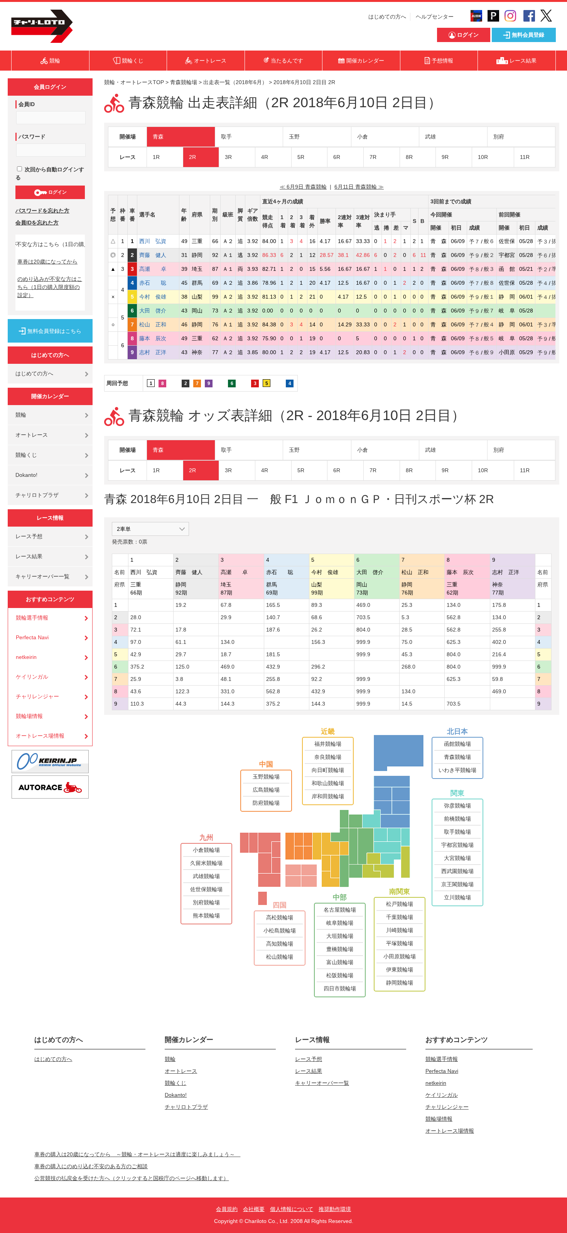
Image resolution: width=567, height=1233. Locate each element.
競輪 (20, 415)
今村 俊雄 (158, 297)
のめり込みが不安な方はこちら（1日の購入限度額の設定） (49, 287)
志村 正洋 (158, 352)
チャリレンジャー (37, 696)
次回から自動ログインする (49, 173)
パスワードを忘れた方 (42, 211)
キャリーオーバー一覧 (42, 576)
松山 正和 (158, 324)
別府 (498, 136)
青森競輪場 (183, 82)
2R (192, 157)
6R (336, 157)
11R (525, 157)
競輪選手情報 (32, 618)
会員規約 (227, 1209)
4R (264, 157)
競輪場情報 (29, 716)
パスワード (32, 136)
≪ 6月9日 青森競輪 (303, 187)
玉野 (294, 136)
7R (373, 157)
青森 (158, 136)
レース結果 (28, 556)
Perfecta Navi (32, 637)
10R (483, 157)
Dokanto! (26, 475)
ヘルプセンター (435, 17)
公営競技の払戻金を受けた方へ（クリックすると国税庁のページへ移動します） (131, 1178)
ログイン (57, 192)
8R (409, 157)
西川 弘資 (158, 241)
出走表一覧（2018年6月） (235, 82)
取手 (226, 136)
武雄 (430, 136)
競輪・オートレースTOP (134, 82)
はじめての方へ (387, 17)
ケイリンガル (32, 677)
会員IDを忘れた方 (37, 223)
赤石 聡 (158, 283)
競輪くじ (26, 455)
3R (228, 157)
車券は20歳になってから (47, 261)
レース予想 (28, 536)
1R (156, 157)
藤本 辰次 (158, 338)
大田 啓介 (158, 310)
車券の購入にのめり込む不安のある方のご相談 (91, 1166)
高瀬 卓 (158, 269)
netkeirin (26, 657)
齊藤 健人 (158, 255)
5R (300, 157)
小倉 (362, 136)
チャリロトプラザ (37, 495)
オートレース (31, 435)
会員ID (27, 104)
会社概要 (254, 1209)
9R (445, 157)
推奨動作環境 (335, 1209)
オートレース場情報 (40, 736)
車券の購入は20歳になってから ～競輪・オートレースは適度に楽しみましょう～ (137, 1154)
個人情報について (291, 1209)
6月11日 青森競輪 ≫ (359, 187)
